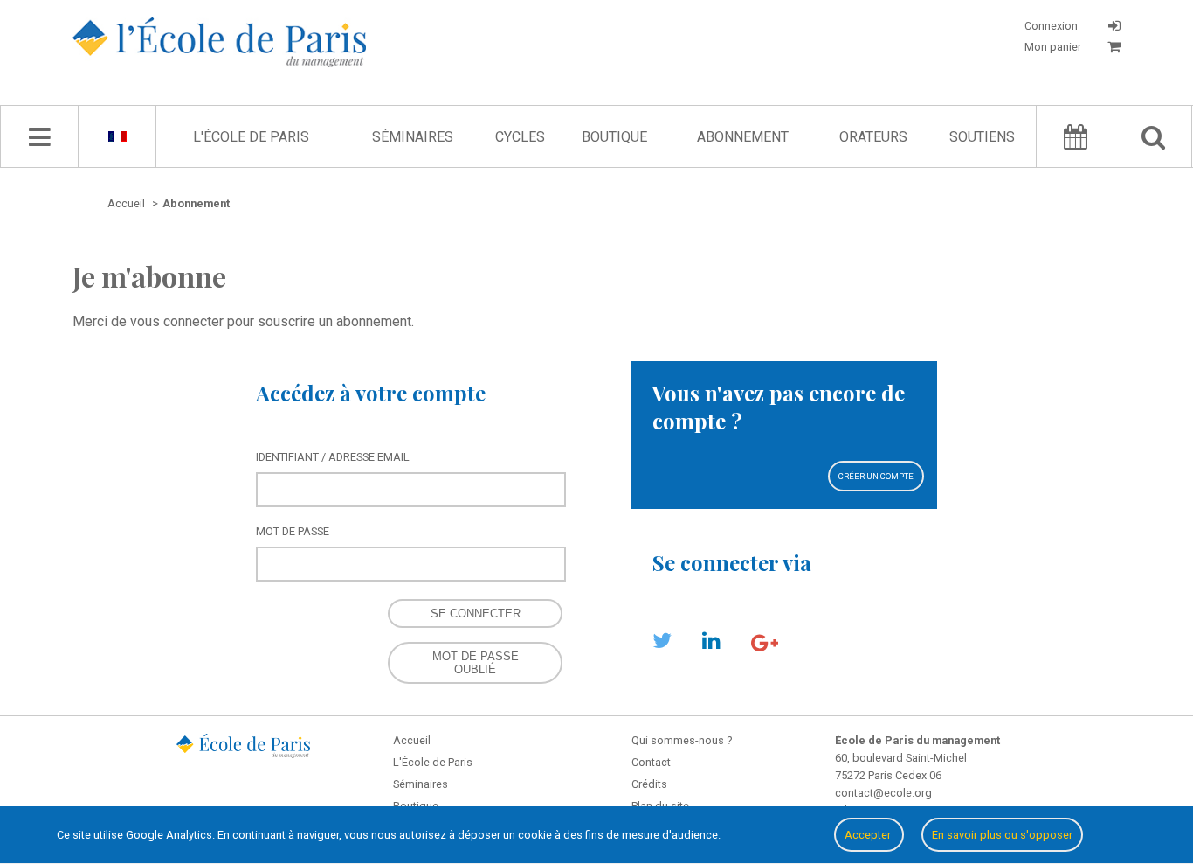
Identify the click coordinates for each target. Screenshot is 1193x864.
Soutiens (982, 137)
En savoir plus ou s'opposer (1002, 834)
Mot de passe (292, 531)
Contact (651, 762)
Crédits (649, 784)
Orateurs (873, 137)
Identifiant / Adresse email (333, 456)
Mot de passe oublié (475, 663)
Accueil (412, 740)
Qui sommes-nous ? (681, 740)
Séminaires (412, 137)
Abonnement (743, 137)
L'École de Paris (251, 137)
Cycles (520, 137)
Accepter (869, 834)
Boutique (614, 137)
